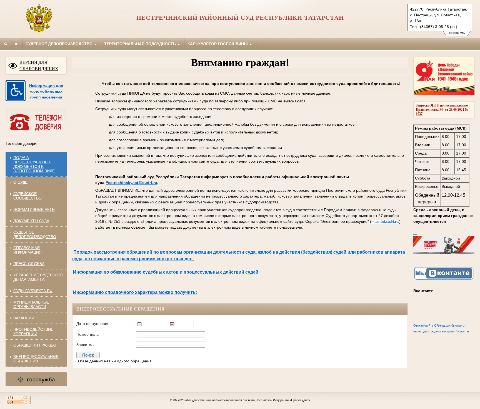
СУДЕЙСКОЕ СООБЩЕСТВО (27, 195)
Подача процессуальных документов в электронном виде (34, 164)
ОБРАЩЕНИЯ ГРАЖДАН (35, 345)
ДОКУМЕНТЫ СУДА (31, 221)
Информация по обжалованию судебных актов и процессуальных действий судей (165, 272)
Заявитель (85, 344)
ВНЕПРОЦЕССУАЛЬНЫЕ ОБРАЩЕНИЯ (36, 358)
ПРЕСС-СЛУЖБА (28, 263)
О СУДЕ (20, 182)
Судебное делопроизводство (60, 44)
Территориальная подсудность (140, 44)
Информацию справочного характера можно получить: (135, 292)
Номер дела (87, 334)
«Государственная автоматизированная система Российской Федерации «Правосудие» (247, 400)
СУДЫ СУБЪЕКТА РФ (32, 291)
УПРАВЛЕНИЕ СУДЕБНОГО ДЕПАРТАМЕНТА (38, 277)
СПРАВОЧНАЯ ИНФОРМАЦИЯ (27, 250)
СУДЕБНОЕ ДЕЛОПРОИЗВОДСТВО (34, 234)
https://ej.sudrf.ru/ (385, 222)
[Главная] (5, 43)
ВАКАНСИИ (23, 318)
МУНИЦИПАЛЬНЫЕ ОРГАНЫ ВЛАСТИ (31, 304)
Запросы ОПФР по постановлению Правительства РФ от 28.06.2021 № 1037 (442, 109)
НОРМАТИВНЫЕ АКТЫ (34, 209)
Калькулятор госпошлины (218, 44)
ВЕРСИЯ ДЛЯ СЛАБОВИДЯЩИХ (38, 65)
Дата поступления (92, 323)
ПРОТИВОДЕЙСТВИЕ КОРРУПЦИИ (33, 331)
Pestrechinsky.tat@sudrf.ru (131, 182)
